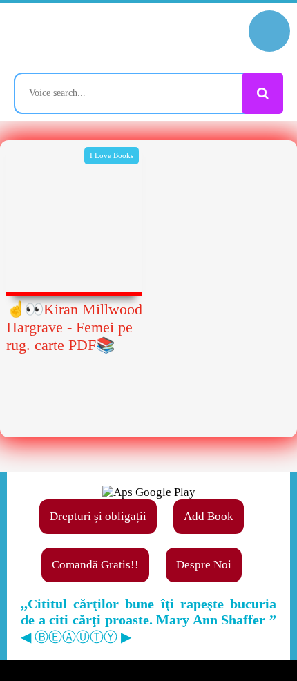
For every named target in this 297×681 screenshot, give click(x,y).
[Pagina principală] (72, 38)
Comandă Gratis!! (95, 564)
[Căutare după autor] (262, 93)
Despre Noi (203, 564)
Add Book (208, 516)
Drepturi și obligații (98, 516)
